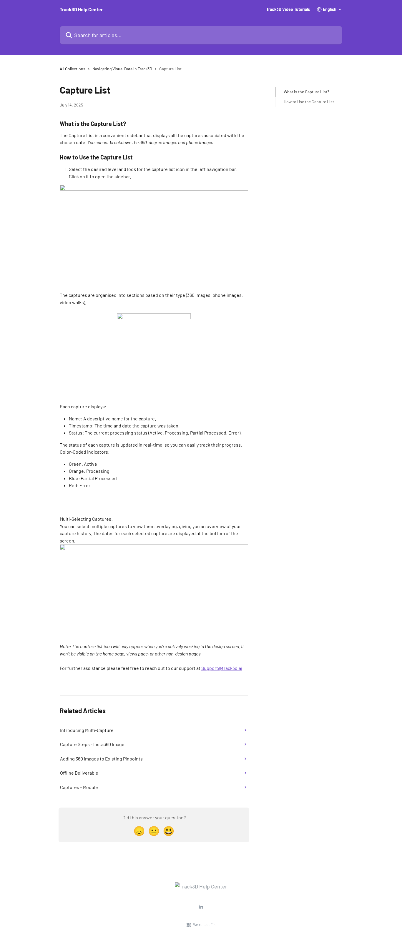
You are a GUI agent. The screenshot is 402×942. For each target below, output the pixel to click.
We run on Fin (204, 924)
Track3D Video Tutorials (288, 9)
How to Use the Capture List (309, 101)
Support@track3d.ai (221, 668)
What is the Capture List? (306, 91)
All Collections (72, 68)
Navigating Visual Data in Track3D (122, 68)
